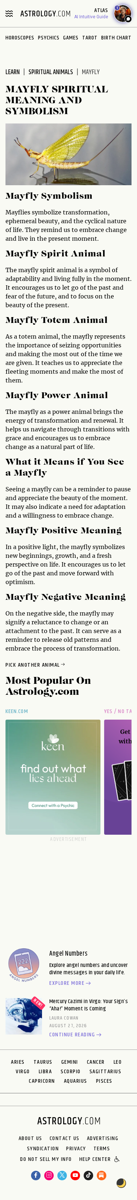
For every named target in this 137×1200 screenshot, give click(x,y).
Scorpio (71, 1071)
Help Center (95, 1159)
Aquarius (75, 1081)
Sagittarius (106, 1071)
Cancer (96, 1062)
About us (30, 1138)
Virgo (23, 1071)
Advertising (103, 1138)
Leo (118, 1062)
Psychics (49, 37)
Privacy (76, 1149)
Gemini (69, 1062)
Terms (102, 1149)
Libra (45, 1071)
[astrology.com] (45, 13)
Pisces (104, 1081)
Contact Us (65, 1138)
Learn (12, 72)
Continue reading (72, 1035)
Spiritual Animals (50, 72)
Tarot (90, 37)
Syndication (43, 1149)
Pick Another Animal (32, 665)
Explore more (66, 983)
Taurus (43, 1062)
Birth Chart (116, 37)
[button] (117, 1159)
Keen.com (16, 711)
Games (71, 37)
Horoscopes (19, 37)
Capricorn (42, 1081)
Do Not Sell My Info (46, 1159)
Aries (18, 1062)
